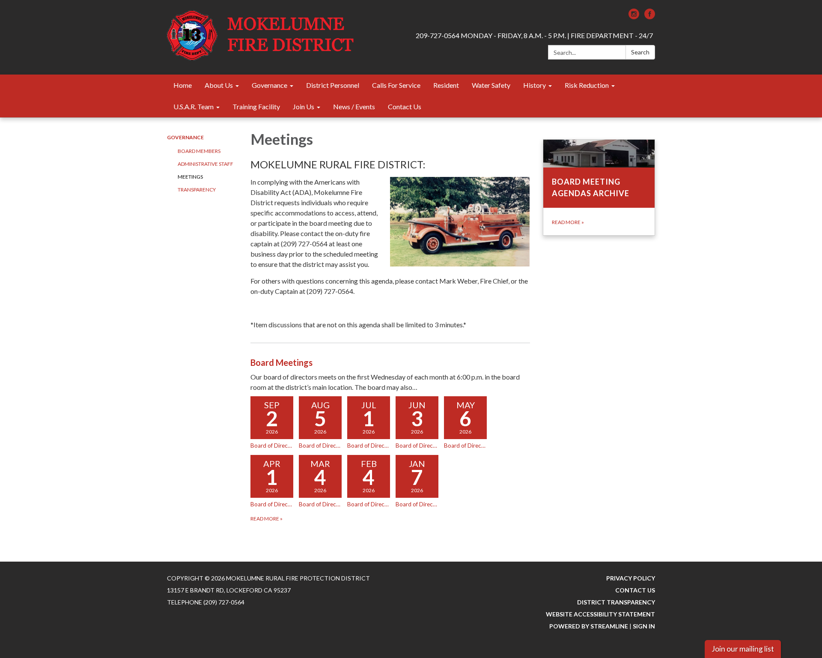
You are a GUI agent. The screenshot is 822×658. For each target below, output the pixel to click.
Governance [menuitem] (269, 85)
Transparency (197, 189)
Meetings (190, 176)
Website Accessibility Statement (600, 614)
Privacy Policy (630, 578)
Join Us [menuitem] (303, 106)
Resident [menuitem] (446, 85)
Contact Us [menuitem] (404, 106)
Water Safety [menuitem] (491, 85)
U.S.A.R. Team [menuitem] (193, 106)
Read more (266, 518)
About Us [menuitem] (219, 85)
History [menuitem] (534, 85)
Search (640, 52)
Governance (185, 137)
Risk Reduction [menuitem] (587, 85)
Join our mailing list (743, 648)
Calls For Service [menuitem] (396, 85)
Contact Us (635, 590)
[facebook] (649, 16)
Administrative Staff (205, 164)
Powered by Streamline (588, 626)
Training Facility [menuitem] (256, 106)
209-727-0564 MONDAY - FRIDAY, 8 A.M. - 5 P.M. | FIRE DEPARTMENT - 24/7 (534, 35)
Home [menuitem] (182, 85)
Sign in (644, 626)
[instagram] (633, 16)
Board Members (199, 151)
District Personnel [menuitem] (332, 85)
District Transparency (616, 602)
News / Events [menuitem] (354, 106)
